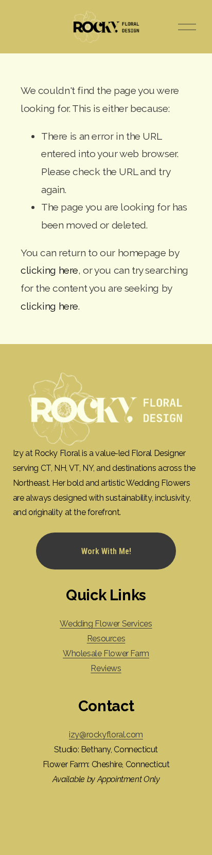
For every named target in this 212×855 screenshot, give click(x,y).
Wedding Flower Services (106, 624)
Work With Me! (106, 551)
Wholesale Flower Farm (106, 653)
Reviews (106, 668)
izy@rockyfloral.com (106, 734)
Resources (106, 638)
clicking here (49, 270)
